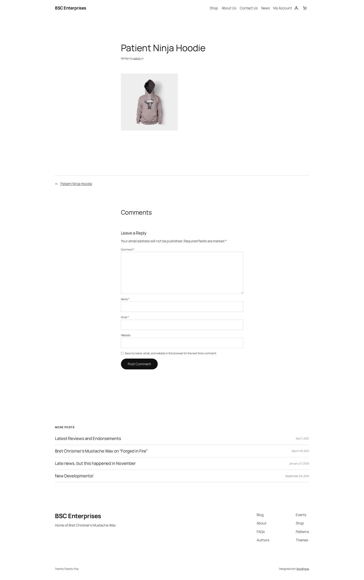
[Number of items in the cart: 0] (304, 8)
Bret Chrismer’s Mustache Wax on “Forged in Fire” (101, 451)
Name (125, 299)
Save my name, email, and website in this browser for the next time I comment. (171, 353)
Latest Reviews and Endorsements (88, 438)
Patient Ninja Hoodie (76, 183)
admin (137, 58)
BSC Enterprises (70, 8)
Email (125, 317)
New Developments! (74, 476)
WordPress (302, 569)
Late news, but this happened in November (95, 463)
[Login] (296, 8)
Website (125, 335)
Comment (127, 249)
